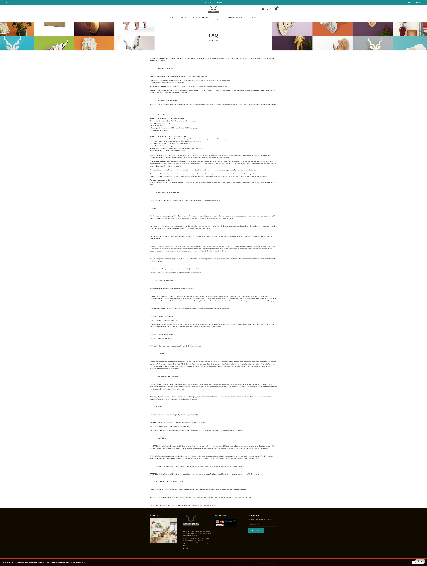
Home (171, 17)
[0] (275, 9)
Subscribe (255, 530)
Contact (254, 17)
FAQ (217, 17)
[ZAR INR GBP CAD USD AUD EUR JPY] (410, 2)
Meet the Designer (201, 17)
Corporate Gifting (234, 17)
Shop (183, 17)
